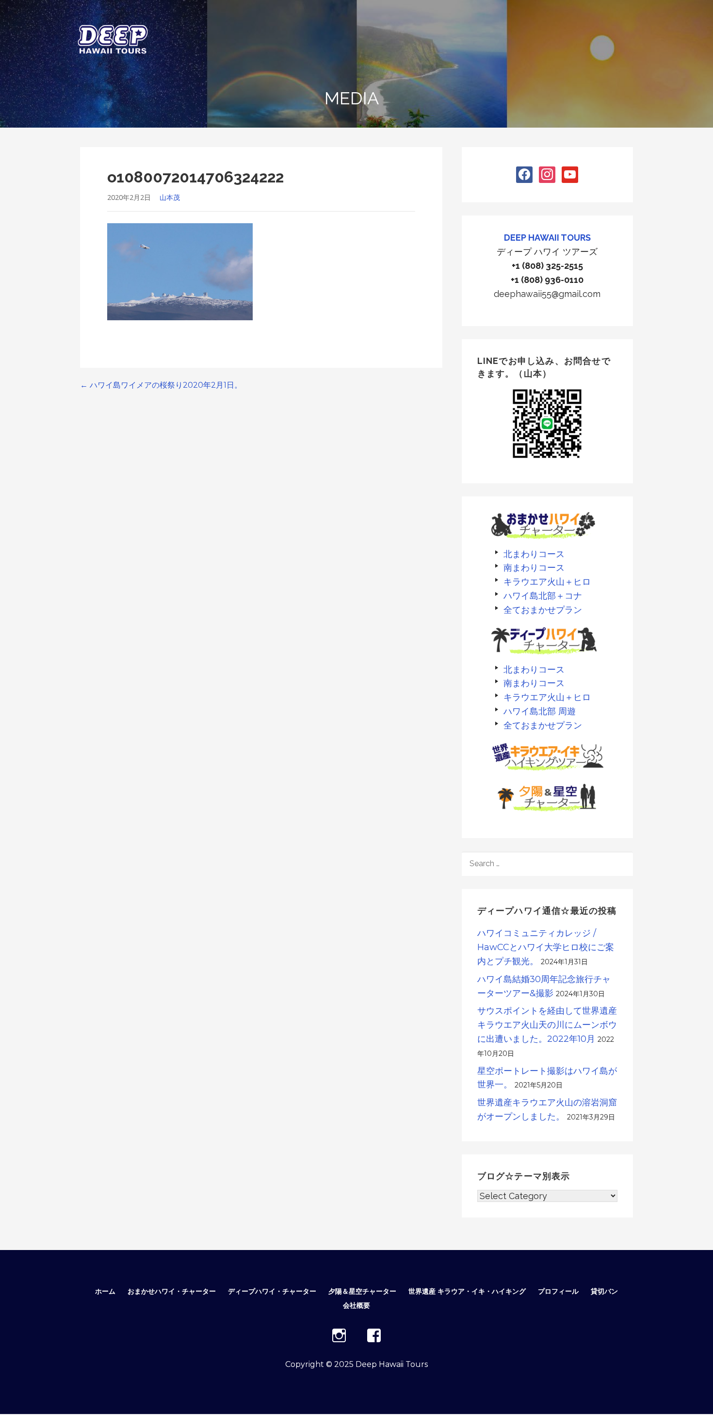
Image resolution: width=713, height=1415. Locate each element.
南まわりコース (534, 567)
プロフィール (558, 1291)
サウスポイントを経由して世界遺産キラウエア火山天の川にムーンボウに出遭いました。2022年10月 (547, 1024)
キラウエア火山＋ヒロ (547, 581)
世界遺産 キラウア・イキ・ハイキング (467, 1291)
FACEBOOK (374, 1335)
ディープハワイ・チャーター (272, 1291)
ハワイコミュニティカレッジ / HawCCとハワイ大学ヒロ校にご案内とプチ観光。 (545, 947)
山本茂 (170, 197)
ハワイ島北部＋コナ (542, 596)
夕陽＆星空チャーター (362, 1291)
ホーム (105, 1291)
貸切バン (604, 1291)
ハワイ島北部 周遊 (539, 711)
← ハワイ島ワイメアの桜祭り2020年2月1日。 (161, 385)
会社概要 (356, 1305)
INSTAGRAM (339, 1335)
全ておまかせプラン (542, 610)
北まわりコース (534, 554)
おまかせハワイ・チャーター (172, 1291)
